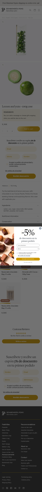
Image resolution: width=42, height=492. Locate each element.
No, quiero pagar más (28, 262)
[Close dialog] (40, 228)
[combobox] (28, 248)
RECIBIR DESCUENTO (28, 259)
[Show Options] (38, 248)
